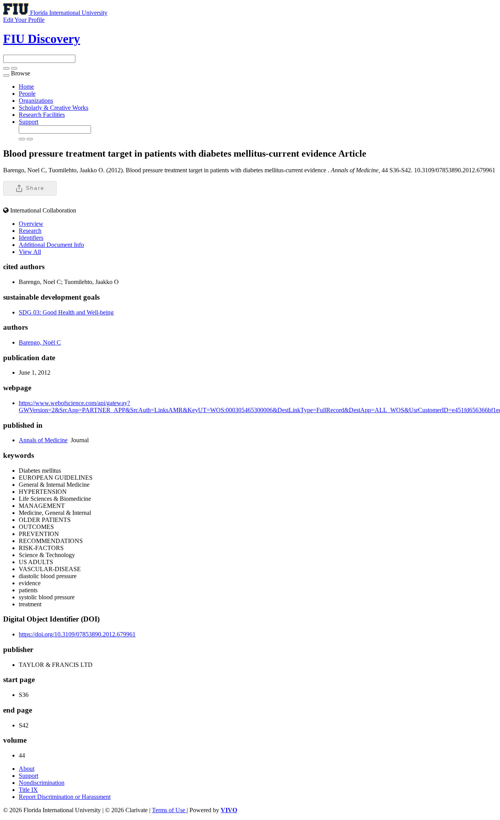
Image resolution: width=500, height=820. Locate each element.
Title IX (28, 789)
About (26, 768)
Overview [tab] (31, 223)
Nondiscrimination (41, 782)
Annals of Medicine (43, 440)
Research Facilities (42, 114)
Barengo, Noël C (40, 342)
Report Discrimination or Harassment (65, 796)
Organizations (36, 100)
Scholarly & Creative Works (53, 107)
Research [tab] (30, 230)
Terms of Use (169, 810)
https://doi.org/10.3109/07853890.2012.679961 (77, 634)
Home (26, 86)
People (27, 93)
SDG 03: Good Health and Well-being (66, 312)
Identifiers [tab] (31, 237)
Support (28, 121)
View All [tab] (30, 251)
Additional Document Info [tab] (51, 244)
